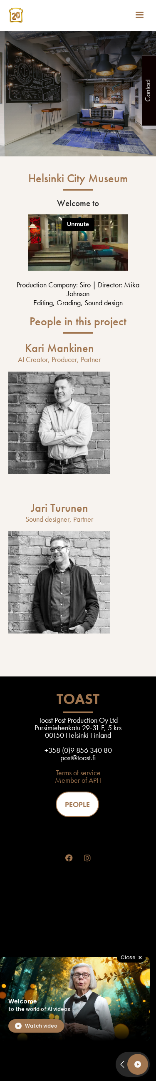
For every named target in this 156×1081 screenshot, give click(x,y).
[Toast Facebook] (69, 858)
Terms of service (78, 772)
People (77, 804)
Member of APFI (78, 780)
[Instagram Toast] (88, 858)
